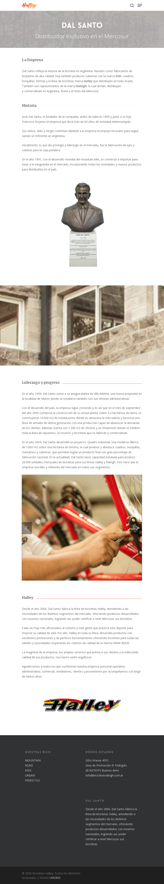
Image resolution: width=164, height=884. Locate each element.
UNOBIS (55, 878)
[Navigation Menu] (140, 5)
